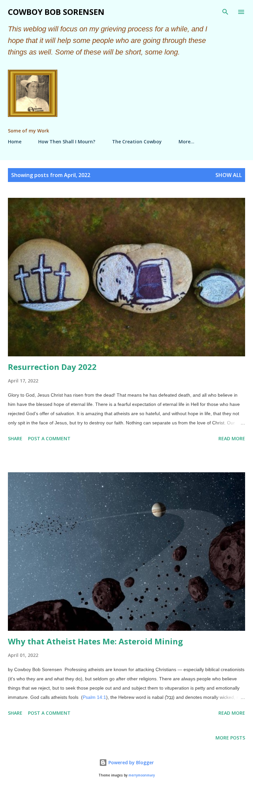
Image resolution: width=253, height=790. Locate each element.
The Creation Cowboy (137, 141)
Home (14, 141)
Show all (228, 175)
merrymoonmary (141, 775)
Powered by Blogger (130, 762)
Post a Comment (49, 438)
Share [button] (15, 438)
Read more (231, 438)
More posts (230, 738)
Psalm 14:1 (94, 697)
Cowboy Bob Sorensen (56, 11)
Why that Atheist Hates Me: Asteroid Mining (95, 641)
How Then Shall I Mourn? (66, 141)
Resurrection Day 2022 (52, 366)
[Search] (225, 12)
